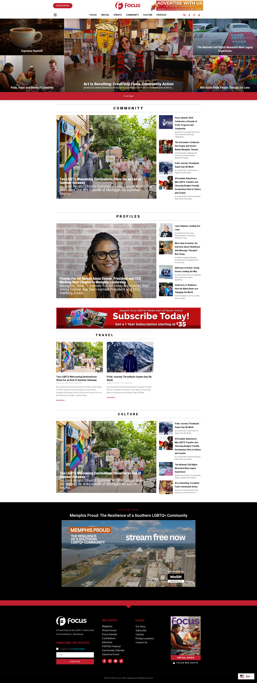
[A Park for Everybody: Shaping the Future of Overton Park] (128, 55)
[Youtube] (115, 661)
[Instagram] (194, 15)
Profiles (161, 15)
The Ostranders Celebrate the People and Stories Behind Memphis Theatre (187, 146)
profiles (128, 216)
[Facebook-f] (189, 15)
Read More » (60, 400)
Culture (147, 15)
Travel (105, 335)
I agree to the (72, 649)
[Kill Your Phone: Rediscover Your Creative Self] (32, 73)
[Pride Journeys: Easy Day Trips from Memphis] (225, 73)
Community (132, 15)
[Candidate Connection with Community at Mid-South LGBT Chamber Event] (225, 37)
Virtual (105, 15)
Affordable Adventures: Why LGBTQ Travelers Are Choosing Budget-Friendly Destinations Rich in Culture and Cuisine (188, 185)
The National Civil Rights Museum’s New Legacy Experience (186, 468)
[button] (184, 15)
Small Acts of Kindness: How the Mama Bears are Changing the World (186, 289)
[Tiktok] (199, 15)
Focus (93, 15)
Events (118, 15)
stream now (128, 510)
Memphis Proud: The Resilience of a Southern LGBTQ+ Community (128, 515)
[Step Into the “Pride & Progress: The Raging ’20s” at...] (32, 37)
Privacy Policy (79, 649)
